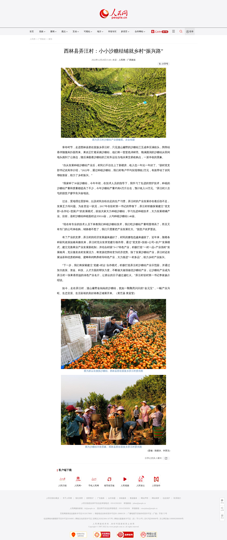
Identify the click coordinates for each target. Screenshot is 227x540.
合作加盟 (111, 498)
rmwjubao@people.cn (149, 508)
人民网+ (78, 485)
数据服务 (133, 498)
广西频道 (42, 39)
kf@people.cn (89, 508)
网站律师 (155, 498)
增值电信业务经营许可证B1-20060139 (110, 514)
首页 (32, 31)
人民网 (32, 39)
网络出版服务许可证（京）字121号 (128, 519)
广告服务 (101, 498)
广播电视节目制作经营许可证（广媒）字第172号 (147, 514)
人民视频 (125, 485)
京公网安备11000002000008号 (172, 519)
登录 (191, 31)
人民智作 (156, 485)
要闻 (50, 39)
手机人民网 (93, 485)
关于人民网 (67, 498)
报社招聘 (79, 498)
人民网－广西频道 (127, 60)
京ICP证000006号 (151, 519)
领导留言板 (109, 485)
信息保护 (166, 498)
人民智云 (140, 485)
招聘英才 (90, 498)
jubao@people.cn (139, 503)
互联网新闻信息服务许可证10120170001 (76, 514)
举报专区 (112, 31)
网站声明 (144, 498)
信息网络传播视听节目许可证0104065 (59, 519)
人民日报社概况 (52, 498)
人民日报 (62, 485)
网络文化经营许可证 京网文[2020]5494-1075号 (94, 519)
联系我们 (177, 498)
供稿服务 (122, 498)
